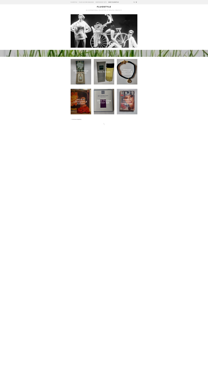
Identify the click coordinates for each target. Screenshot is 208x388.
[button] (136, 2)
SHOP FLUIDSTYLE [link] (113, 2)
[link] (104, 7)
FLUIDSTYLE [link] (74, 2)
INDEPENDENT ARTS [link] (101, 2)
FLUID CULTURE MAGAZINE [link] (86, 2)
